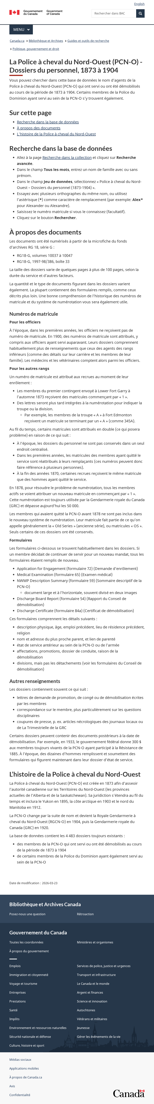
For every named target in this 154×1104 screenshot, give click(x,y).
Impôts (14, 1019)
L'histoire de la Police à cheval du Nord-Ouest (56, 134)
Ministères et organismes (95, 942)
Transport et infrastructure (96, 975)
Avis (12, 1086)
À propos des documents (38, 128)
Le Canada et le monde (93, 984)
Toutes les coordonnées (26, 942)
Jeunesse (83, 1028)
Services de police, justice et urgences (104, 966)
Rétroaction (85, 914)
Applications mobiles (24, 1068)
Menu (23, 29)
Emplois (15, 966)
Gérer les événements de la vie (98, 1037)
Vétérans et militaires (92, 1019)
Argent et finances (90, 992)
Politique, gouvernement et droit (36, 49)
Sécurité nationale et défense (30, 1037)
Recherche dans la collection (67, 157)
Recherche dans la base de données (48, 121)
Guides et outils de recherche (88, 41)
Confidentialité (19, 1095)
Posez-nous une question (27, 914)
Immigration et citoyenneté (28, 975)
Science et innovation (92, 1001)
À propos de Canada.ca (25, 1077)
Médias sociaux (20, 1060)
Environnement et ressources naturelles (37, 1028)
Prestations (17, 1001)
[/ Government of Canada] (36, 12)
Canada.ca (17, 41)
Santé (13, 1010)
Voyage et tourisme (23, 984)
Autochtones (86, 1010)
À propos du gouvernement (29, 951)
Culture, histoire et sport (26, 1045)
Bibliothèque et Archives (46, 41)
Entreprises (17, 992)
